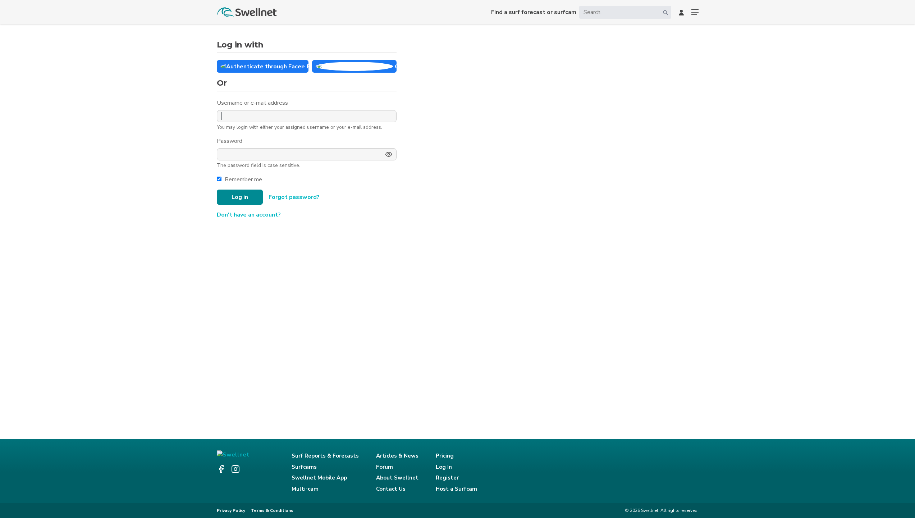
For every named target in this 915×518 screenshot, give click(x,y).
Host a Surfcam (456, 488)
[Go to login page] (681, 12)
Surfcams (304, 467)
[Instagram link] (235, 469)
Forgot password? (294, 197)
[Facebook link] (221, 469)
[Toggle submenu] (695, 12)
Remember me (243, 179)
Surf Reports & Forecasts (325, 455)
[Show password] (388, 154)
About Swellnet (397, 477)
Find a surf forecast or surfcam (533, 12)
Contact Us (391, 488)
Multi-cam (305, 488)
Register (447, 477)
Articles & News (397, 455)
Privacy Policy (231, 510)
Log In (444, 467)
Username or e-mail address (253, 103)
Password (230, 141)
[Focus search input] (665, 12)
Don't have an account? (249, 215)
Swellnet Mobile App (319, 477)
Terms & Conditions (272, 510)
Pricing (445, 455)
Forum (384, 467)
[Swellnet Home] (247, 12)
